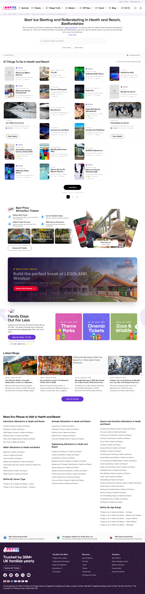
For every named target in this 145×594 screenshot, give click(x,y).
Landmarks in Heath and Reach (63, 458)
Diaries (71, 8)
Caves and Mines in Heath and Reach (65, 455)
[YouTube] (28, 575)
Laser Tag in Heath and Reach (111, 476)
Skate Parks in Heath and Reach (112, 486)
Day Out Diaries (87, 558)
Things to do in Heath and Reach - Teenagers (117, 525)
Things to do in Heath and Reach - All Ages (116, 512)
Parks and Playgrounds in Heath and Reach (19, 439)
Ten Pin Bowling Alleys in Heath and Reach (116, 496)
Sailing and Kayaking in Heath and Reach (18, 461)
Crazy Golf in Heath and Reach (111, 441)
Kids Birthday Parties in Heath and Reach (115, 473)
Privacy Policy (116, 568)
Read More (72, 35)
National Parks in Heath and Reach (16, 436)
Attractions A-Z (57, 568)
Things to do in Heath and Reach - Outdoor (19, 487)
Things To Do (54, 8)
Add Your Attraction (118, 565)
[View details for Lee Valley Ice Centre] (20, 121)
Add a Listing (123, 1)
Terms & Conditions (118, 571)
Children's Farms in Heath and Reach (65, 429)
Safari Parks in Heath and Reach (64, 436)
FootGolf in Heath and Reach (110, 451)
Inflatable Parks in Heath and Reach (113, 470)
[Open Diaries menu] (76, 8)
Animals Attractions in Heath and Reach (71, 421)
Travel (101, 8)
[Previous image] (6, 110)
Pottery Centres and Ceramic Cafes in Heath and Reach (120, 483)
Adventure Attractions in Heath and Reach (24, 421)
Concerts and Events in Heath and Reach (115, 438)
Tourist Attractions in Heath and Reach (66, 477)
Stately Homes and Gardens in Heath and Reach (69, 471)
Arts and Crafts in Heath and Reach (113, 432)
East (4, 14)
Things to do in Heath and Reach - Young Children (118, 518)
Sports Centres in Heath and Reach (113, 492)
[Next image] (33, 110)
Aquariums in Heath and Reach (63, 426)
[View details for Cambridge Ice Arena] (125, 121)
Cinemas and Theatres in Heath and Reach (116, 435)
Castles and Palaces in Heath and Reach (67, 451)
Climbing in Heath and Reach (14, 429)
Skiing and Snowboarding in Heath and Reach (117, 489)
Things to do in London (59, 558)
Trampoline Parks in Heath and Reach (114, 499)
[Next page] (77, 197)
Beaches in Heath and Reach (14, 452)
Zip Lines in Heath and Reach (14, 442)
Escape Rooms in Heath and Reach (113, 448)
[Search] (135, 7)
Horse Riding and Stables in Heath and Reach (117, 457)
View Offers (78, 47)
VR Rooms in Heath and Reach (111, 502)
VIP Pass (86, 8)
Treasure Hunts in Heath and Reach (65, 483)
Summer (25, 8)
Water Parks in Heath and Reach (15, 471)
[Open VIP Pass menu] (92, 8)
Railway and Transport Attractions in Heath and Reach (72, 464)
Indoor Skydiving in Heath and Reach (114, 464)
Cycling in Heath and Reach (110, 445)
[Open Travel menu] (106, 8)
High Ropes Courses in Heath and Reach (18, 432)
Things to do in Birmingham (61, 561)
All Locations (56, 571)
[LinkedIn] (11, 575)
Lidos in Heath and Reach (12, 458)
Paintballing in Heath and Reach (112, 480)
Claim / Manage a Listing (120, 561)
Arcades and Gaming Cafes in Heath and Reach (117, 429)
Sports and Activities (38, 14)
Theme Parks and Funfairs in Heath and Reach (69, 474)
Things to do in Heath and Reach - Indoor (18, 484)
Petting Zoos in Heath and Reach (64, 432)
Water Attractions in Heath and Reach (21, 447)
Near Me (127, 8)
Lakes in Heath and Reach (13, 455)
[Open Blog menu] (117, 8)
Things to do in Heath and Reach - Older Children (118, 522)
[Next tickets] (72, 236)
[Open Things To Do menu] (62, 8)
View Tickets (66, 47)
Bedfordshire (12, 14)
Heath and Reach (24, 14)
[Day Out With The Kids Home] (9, 7)
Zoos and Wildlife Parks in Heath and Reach (68, 439)
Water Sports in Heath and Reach (15, 474)
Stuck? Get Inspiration (59, 565)
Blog (114, 8)
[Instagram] (23, 575)
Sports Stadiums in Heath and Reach (65, 467)
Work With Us (135, 1)
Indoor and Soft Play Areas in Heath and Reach (117, 467)
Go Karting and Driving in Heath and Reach (116, 454)
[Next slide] (137, 326)
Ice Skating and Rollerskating (56, 14)
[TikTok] (17, 575)
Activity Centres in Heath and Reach (16, 426)
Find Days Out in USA (89, 575)
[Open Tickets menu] (42, 8)
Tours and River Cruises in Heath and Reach (68, 480)
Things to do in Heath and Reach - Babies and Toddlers (120, 515)
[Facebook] (5, 575)
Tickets (37, 8)
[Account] (140, 7)
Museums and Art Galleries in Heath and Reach (69, 461)
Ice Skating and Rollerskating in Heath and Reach (118, 461)
